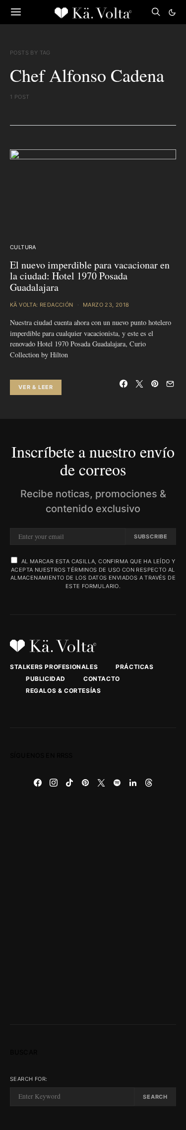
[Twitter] (101, 783)
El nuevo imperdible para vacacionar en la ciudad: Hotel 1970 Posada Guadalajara (90, 276)
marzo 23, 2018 (106, 304)
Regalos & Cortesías (63, 690)
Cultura (23, 247)
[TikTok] (69, 783)
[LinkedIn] (133, 783)
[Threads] (149, 783)
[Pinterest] (85, 783)
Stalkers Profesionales (54, 666)
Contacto (101, 678)
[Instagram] (54, 783)
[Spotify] (117, 783)
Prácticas (134, 666)
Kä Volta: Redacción (41, 304)
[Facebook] (38, 783)
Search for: (28, 1078)
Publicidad (45, 678)
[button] (172, 12)
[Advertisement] (93, 907)
